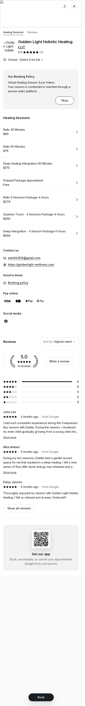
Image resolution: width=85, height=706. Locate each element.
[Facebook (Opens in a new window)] (6, 321)
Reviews (32, 32)
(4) (41, 52)
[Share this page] (64, 6)
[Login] (74, 6)
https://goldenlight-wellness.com (31, 264)
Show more (9, 437)
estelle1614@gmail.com (24, 258)
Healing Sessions (13, 32)
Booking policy (18, 282)
